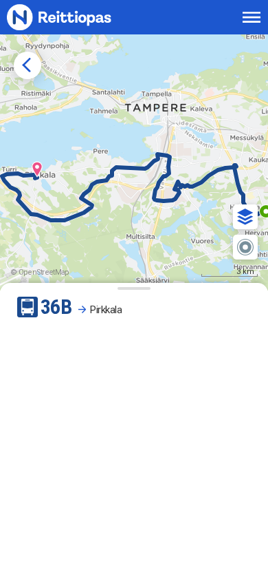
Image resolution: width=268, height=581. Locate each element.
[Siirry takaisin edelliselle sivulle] (27, 65)
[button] (245, 216)
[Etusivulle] (74, 17)
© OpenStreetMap (39, 272)
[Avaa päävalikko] (251, 17)
